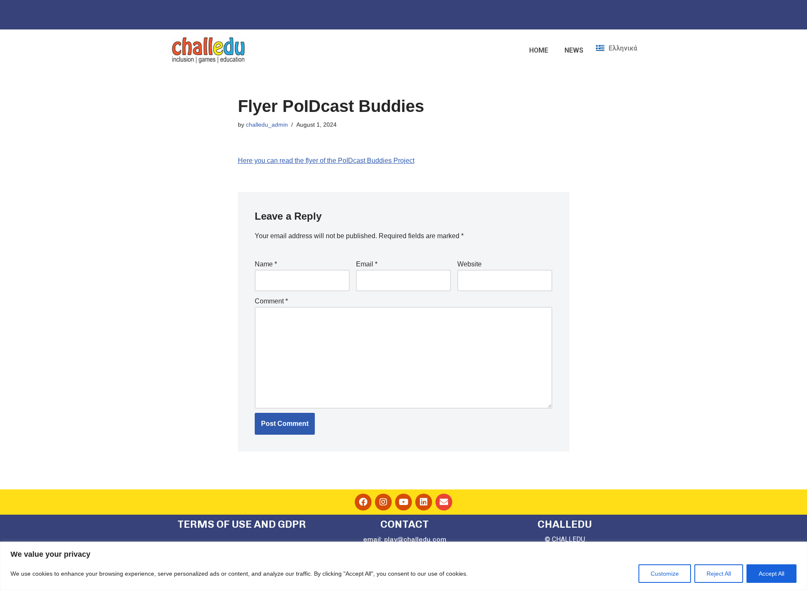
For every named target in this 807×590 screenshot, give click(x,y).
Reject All (719, 573)
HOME (538, 50)
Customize (665, 573)
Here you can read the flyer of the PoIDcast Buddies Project (326, 160)
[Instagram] (383, 502)
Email (366, 264)
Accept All (771, 573)
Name (266, 264)
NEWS (573, 50)
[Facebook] (363, 502)
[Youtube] (403, 502)
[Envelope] (443, 502)
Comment (271, 301)
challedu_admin (267, 124)
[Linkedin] (423, 502)
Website (469, 264)
